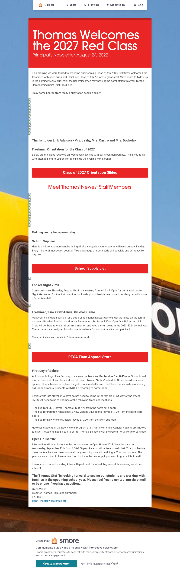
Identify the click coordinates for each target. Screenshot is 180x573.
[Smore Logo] (47, 5)
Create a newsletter (56, 563)
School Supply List (90, 268)
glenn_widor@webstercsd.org (49, 500)
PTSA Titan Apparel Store (90, 357)
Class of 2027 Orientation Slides (90, 172)
